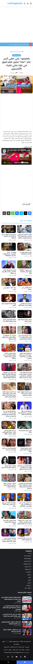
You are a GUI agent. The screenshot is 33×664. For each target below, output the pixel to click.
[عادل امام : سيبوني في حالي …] (8, 282)
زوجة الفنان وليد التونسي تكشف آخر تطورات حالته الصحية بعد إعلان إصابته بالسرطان (25, 486)
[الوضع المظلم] (25, 4)
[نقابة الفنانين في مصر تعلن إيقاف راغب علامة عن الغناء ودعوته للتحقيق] (24, 460)
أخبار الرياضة (27, 561)
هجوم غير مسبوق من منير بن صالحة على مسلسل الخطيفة (9, 236)
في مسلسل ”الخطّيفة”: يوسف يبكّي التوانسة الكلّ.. (25, 271)
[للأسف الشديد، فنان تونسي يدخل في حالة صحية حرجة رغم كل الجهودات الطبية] (24, 229)
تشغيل (29, 574)
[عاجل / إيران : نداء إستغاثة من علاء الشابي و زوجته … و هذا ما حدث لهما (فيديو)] (24, 515)
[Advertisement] (16, 24)
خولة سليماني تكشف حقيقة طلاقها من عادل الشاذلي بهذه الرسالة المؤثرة (9, 355)
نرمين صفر (26, 204)
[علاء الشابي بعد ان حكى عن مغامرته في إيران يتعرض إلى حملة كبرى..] (24, 497)
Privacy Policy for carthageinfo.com (13, 652)
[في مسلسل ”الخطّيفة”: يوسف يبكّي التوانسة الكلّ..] (24, 264)
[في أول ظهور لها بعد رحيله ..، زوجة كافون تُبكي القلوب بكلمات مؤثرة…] (8, 425)
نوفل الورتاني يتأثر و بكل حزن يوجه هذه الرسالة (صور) (9, 522)
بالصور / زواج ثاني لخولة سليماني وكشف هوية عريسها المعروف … (10, 485)
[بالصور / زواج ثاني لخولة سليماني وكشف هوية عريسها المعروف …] (8, 478)
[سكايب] (21, 213)
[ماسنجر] (17, 213)
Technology (27, 558)
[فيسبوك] (29, 213)
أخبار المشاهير (13, 51)
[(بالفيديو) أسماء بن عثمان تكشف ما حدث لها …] (8, 443)
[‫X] (25, 213)
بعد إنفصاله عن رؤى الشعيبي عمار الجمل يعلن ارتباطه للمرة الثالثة (25, 413)
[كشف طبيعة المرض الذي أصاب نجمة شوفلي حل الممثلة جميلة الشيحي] (24, 330)
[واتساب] (13, 213)
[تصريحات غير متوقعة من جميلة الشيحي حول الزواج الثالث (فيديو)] (8, 330)
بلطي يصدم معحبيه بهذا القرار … (25, 431)
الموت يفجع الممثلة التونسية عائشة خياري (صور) (26, 450)
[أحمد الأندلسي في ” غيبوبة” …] (24, 282)
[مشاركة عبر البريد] (8, 213)
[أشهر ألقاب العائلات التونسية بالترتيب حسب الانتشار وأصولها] (27, 624)
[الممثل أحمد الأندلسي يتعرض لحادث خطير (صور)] (24, 298)
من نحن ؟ (26, 652)
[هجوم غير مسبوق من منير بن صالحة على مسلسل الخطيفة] (8, 229)
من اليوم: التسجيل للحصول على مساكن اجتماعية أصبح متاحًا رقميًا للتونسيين (12, 608)
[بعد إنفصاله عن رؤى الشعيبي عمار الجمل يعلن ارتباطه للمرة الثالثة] (24, 406)
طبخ (30, 577)
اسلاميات (28, 572)
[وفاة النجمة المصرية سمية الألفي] (8, 298)
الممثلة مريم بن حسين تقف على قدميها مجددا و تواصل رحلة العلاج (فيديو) (9, 540)
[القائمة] (31, 4)
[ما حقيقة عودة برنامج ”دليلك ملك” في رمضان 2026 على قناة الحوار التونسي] (24, 348)
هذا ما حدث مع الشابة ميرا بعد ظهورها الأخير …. (25, 539)
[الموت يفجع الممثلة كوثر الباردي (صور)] (24, 314)
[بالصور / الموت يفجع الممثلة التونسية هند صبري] (8, 460)
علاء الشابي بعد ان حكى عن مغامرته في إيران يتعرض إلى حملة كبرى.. (25, 504)
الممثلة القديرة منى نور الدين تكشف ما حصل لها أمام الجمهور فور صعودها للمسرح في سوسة (9, 413)
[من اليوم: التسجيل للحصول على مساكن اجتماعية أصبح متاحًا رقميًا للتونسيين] (27, 608)
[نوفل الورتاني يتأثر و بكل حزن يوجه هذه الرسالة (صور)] (8, 515)
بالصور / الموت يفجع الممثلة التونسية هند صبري (8, 467)
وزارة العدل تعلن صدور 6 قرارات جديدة (19, 44)
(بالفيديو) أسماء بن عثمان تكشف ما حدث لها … (9, 449)
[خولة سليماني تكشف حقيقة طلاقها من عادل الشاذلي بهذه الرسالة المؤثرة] (8, 348)
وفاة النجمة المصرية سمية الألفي (9, 304)
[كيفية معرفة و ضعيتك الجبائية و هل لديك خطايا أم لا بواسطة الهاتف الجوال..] (27, 599)
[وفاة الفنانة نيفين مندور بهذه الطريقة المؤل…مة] (8, 314)
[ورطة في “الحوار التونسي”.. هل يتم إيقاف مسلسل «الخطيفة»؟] (8, 247)
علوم (29, 580)
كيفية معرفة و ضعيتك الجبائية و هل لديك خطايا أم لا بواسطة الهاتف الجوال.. (11, 599)
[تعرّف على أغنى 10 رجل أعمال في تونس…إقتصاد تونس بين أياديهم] (27, 616)
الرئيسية (20, 51)
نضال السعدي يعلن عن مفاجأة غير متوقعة (26, 253)
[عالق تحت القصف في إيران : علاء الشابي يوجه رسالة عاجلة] (8, 497)
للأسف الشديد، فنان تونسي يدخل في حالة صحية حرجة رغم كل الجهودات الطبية (24, 236)
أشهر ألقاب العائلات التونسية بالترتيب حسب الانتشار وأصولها (11, 623)
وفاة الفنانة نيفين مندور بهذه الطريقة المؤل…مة (9, 320)
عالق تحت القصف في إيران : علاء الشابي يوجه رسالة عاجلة (9, 504)
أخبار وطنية (28, 569)
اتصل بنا (6, 649)
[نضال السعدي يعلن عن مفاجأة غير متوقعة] (24, 247)
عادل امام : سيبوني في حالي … (9, 288)
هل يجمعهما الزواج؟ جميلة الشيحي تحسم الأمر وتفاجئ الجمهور (24, 393)
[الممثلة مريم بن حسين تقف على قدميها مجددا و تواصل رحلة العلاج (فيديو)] (8, 532)
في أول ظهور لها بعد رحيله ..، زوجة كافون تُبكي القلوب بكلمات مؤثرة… (9, 432)
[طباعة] (4, 213)
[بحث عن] (28, 4)
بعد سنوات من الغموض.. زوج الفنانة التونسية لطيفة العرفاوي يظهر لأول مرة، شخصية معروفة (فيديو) (9, 375)
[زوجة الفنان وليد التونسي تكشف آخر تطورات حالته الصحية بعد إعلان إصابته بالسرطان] (24, 478)
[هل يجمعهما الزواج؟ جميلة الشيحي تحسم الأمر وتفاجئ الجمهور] (24, 386)
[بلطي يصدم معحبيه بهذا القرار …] (24, 425)
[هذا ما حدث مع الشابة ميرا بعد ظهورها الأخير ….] (24, 532)
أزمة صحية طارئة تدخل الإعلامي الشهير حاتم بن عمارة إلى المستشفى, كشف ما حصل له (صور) (25, 375)
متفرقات (28, 585)
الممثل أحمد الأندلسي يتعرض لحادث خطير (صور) (25, 304)
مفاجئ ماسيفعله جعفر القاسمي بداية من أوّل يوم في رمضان (9, 271)
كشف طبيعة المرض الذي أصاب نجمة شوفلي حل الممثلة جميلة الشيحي (25, 337)
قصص (29, 582)
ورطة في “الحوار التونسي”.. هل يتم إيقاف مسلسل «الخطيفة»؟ (9, 254)
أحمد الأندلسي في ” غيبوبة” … (26, 288)
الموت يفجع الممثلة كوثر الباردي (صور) (25, 320)
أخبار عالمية (28, 566)
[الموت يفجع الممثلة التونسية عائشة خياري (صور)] (24, 443)
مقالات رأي (28, 588)
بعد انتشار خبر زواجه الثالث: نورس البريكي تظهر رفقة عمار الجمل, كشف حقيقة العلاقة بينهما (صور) (9, 394)
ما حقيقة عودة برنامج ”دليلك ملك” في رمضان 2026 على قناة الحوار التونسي (25, 355)
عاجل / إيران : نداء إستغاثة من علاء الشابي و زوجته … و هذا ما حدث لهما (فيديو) (25, 522)
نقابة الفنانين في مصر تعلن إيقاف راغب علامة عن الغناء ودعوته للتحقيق (24, 467)
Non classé (27, 556)
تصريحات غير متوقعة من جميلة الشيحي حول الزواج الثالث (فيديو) (9, 337)
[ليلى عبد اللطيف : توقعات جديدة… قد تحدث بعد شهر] (27, 632)
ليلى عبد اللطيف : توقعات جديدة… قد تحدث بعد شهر (12, 631)
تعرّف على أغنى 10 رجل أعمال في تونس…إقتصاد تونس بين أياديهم (12, 615)
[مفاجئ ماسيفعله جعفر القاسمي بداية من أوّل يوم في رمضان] (8, 264)
